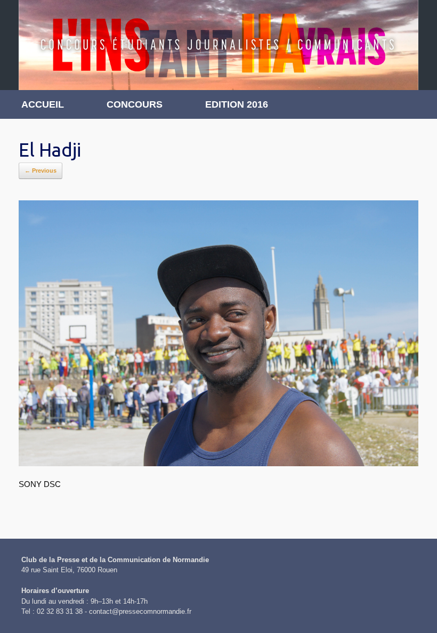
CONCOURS (135, 104)
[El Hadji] (218, 463)
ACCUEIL (42, 104)
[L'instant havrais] (218, 45)
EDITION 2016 (236, 104)
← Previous (40, 170)
